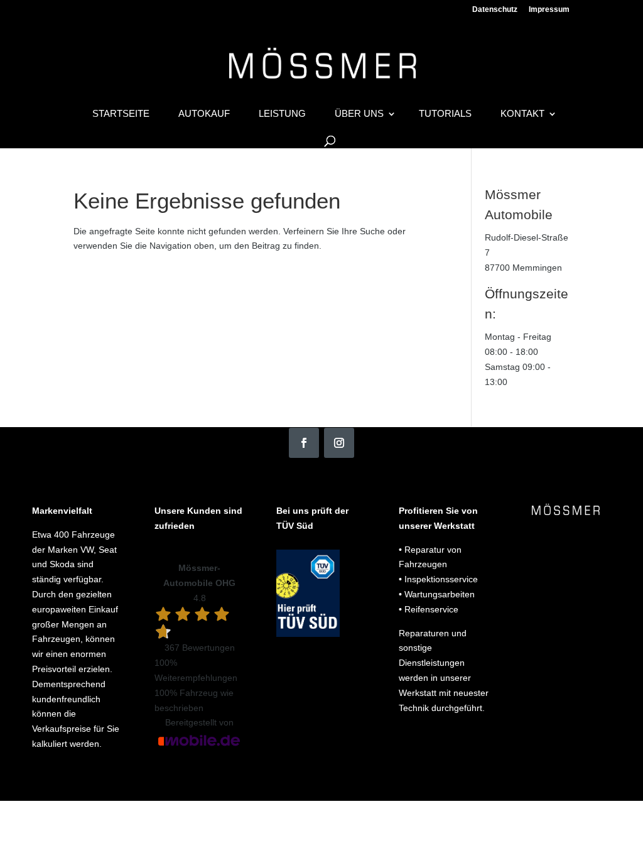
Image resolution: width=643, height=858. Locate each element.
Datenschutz (494, 10)
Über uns (359, 114)
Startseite (120, 114)
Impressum (549, 10)
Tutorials (445, 114)
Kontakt (522, 114)
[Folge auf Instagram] (339, 443)
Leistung (282, 114)
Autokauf (204, 114)
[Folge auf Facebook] (304, 443)
